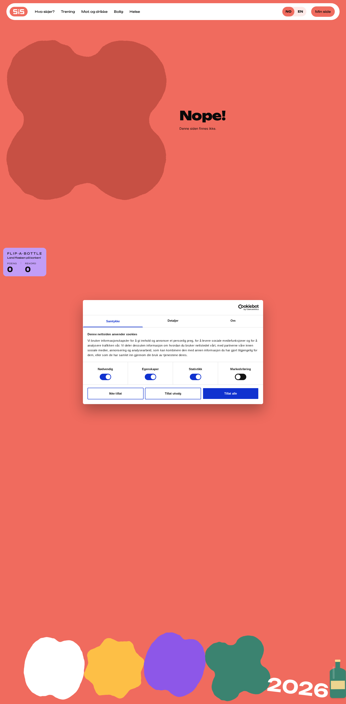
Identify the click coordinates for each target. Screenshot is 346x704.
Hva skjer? (44, 12)
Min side (323, 12)
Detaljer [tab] (173, 320)
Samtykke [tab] (113, 321)
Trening (68, 12)
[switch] (150, 377)
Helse (135, 12)
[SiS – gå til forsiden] (19, 11)
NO (288, 11)
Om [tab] (232, 320)
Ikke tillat (115, 393)
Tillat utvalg (173, 393)
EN (300, 11)
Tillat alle (230, 393)
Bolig (118, 12)
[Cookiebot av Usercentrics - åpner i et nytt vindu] (241, 307)
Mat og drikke (94, 12)
